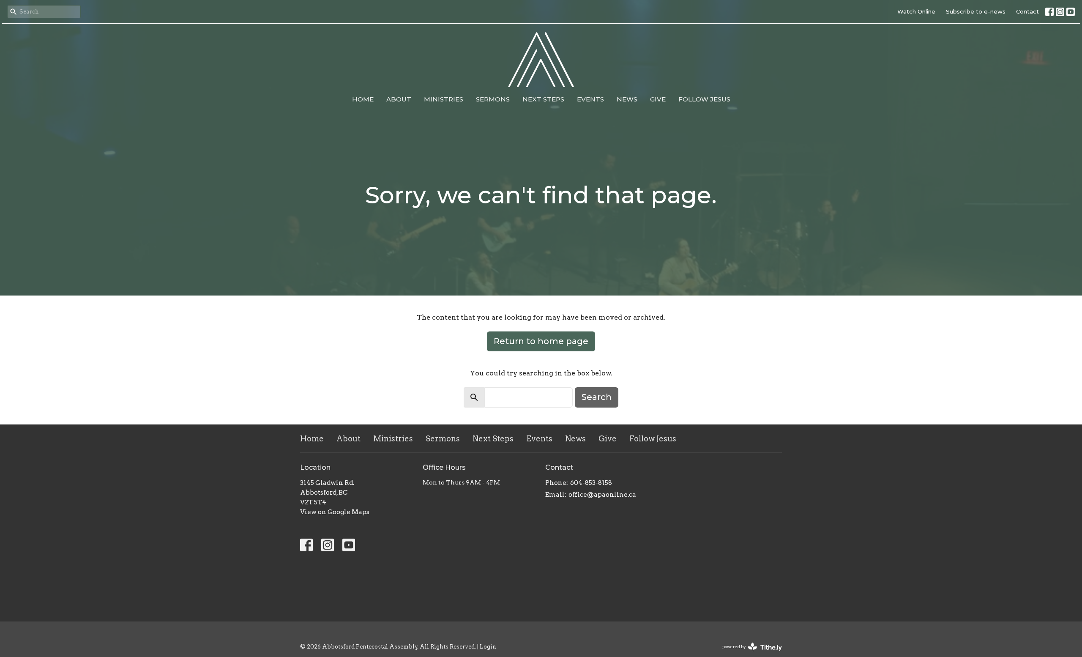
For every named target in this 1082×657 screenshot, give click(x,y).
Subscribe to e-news (975, 11)
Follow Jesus (704, 99)
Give (658, 99)
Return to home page (541, 341)
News (627, 99)
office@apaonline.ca (602, 494)
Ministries (443, 99)
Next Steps (543, 99)
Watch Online (916, 11)
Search (597, 397)
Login (488, 646)
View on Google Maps (334, 512)
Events (590, 99)
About (398, 99)
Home (363, 99)
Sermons (493, 99)
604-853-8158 (591, 483)
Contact (1027, 11)
